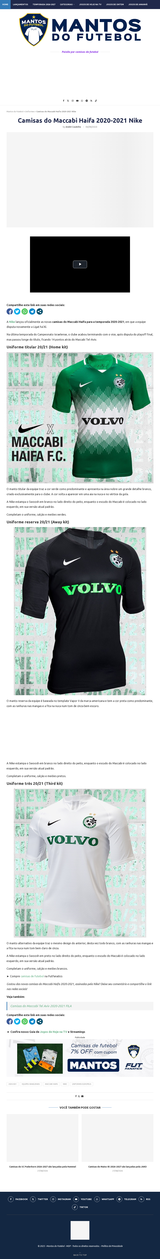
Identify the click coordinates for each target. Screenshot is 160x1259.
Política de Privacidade (111, 1246)
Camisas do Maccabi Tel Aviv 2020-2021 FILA (41, 1006)
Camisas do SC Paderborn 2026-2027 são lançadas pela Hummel (42, 1166)
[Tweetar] (17, 311)
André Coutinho (73, 127)
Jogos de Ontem (115, 4)
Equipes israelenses (31, 1084)
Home (5, 4)
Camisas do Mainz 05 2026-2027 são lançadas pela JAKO (117, 1166)
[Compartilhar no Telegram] (32, 311)
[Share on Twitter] (79, 1096)
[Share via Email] (82, 1096)
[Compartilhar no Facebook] (10, 311)
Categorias (66, 4)
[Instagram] (73, 101)
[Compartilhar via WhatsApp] (25, 311)
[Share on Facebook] (76, 1096)
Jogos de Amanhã (138, 4)
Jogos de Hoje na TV (90, 4)
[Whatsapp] (82, 101)
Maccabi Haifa (51, 1084)
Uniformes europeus (81, 1084)
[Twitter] (68, 101)
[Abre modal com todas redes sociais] (40, 311)
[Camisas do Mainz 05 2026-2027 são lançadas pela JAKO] (117, 1138)
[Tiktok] (96, 101)
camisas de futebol (32, 976)
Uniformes (29, 112)
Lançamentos (20, 4)
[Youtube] (77, 101)
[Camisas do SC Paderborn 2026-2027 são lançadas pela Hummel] (42, 1138)
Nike (65, 1084)
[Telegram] (87, 101)
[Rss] (91, 101)
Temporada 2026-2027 (44, 4)
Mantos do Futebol (15, 112)
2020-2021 (13, 1084)
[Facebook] (63, 101)
